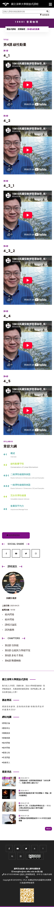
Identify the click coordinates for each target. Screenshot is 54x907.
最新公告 (6, 753)
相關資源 (6, 733)
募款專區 (6, 700)
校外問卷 (9, 619)
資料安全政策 (19, 869)
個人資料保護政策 (33, 869)
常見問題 (6, 757)
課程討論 (6, 723)
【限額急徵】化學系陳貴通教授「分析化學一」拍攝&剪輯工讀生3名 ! (34, 781)
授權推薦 (6, 738)
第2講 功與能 (12, 645)
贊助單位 (6, 728)
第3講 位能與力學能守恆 (17, 650)
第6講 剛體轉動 (13, 660)
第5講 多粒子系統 (14, 655)
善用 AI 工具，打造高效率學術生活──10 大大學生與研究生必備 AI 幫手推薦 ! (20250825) (35, 808)
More (48, 829)
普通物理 (21, 29)
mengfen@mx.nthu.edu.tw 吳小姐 (28, 872)
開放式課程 (11, 29)
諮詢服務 (9, 629)
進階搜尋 (45, 15)
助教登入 (6, 762)
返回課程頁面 (14, 535)
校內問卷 (9, 614)
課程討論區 (11, 624)
